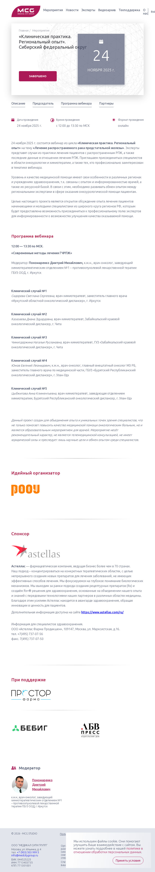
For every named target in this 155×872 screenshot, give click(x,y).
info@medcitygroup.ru (24, 855)
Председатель (43, 103)
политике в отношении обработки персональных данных (108, 850)
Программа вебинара (76, 103)
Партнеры (106, 103)
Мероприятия (53, 10)
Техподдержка (129, 10)
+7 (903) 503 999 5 (28, 852)
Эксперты (88, 10)
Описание (18, 103)
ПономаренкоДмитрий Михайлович (42, 784)
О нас (145, 11)
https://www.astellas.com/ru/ (102, 612)
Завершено (37, 76)
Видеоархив (107, 10)
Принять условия (128, 860)
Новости (72, 10)
